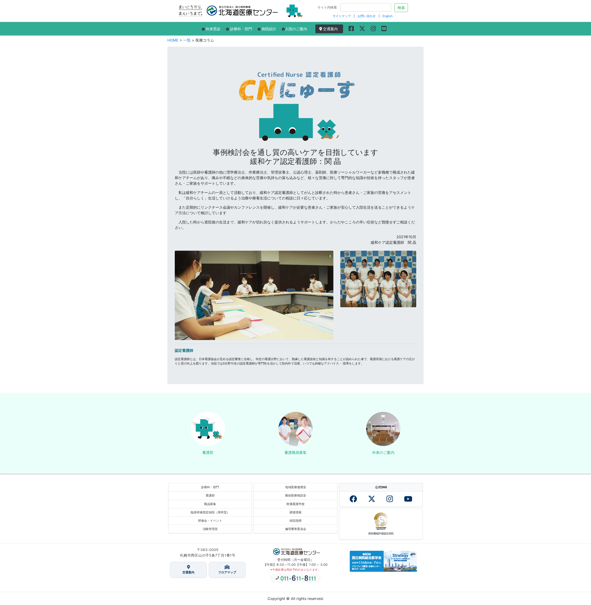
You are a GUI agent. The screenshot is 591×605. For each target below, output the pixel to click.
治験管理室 (210, 529)
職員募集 (210, 504)
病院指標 (295, 520)
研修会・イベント (210, 520)
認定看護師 (184, 350)
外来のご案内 (383, 452)
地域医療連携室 (295, 487)
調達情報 (295, 512)
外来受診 (213, 29)
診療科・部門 (241, 29)
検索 (401, 7)
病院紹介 (269, 29)
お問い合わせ (367, 16)
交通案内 (331, 29)
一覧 (187, 40)
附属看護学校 (295, 504)
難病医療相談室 (295, 495)
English (388, 16)
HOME (172, 40)
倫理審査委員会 (295, 529)
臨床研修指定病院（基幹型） (210, 512)
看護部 (207, 452)
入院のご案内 (296, 29)
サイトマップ (342, 16)
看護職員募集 (295, 452)
